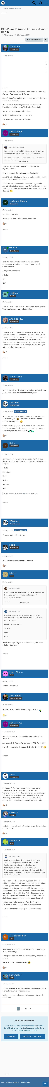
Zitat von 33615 (14, 856)
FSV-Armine (8, 35)
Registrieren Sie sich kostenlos (21, 1028)
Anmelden (11, 1036)
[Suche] (34, 3)
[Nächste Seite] (30, 1008)
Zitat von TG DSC (14, 611)
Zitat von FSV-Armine (16, 147)
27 (26, 1009)
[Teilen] (46, 40)
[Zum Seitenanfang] (45, 1084)
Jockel (24, 494)
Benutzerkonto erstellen (32, 1036)
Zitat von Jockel (14, 588)
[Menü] (46, 3)
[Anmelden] (40, 3)
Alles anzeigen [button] (24, 161)
